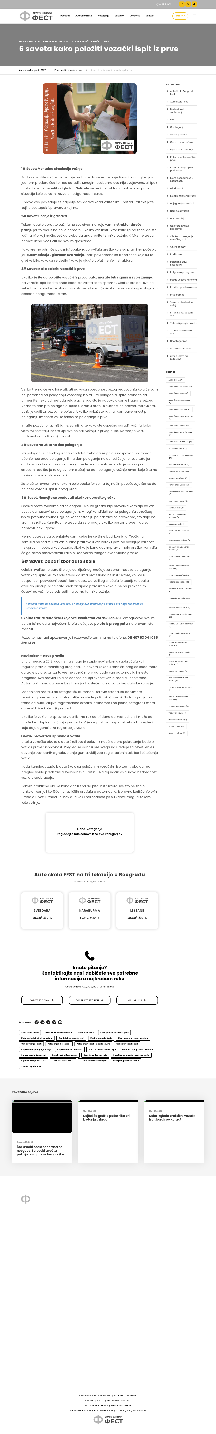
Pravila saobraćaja (179, 608)
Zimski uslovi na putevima (179, 357)
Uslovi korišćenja (121, 1406)
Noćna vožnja (177, 218)
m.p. (122, 1411)
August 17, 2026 (25, 1142)
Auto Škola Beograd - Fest (54, 41)
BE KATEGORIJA (130, 1302)
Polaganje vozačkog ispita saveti (93, 1044)
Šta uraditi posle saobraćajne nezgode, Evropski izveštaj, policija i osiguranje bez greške (40, 1150)
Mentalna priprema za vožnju (133, 1038)
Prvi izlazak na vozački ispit (102, 1049)
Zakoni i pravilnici (130, 1257)
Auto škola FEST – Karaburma (131, 1345)
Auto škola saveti (30, 1032)
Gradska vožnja (178, 478)
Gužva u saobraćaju (181, 142)
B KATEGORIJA (129, 1295)
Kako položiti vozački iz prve (92, 41)
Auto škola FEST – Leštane (131, 1356)
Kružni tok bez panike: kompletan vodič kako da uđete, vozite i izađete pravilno (85, 1286)
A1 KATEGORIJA (129, 1280)
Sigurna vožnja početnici (33, 1061)
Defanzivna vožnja (179, 465)
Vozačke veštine (178, 720)
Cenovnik (134, 15)
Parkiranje (176, 254)
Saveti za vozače (178, 671)
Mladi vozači (177, 188)
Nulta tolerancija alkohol (177, 515)
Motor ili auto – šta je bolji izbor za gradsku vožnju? (85, 1323)
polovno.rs (139, 1411)
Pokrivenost (131, 1249)
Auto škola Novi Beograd (181, 417)
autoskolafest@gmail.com (177, 1265)
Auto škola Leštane (179, 409)
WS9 (96, 1411)
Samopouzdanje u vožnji (33, 1055)
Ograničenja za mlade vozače (179, 548)
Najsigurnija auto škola (182, 203)
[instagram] (188, 4)
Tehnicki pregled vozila (183, 323)
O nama (125, 1211)
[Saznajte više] (29, 1272)
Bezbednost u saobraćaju (181, 456)
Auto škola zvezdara (180, 442)
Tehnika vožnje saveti (63, 1061)
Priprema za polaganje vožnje (36, 1049)
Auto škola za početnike (180, 433)
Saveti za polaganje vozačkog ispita (131, 1055)
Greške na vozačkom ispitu (58, 1032)
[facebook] (182, 4)
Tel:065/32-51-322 (173, 1292)
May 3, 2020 (26, 41)
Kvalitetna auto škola (101, 1038)
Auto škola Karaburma (179, 401)
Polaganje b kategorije (59, 1044)
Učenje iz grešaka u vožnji (126, 1061)
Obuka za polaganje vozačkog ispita (181, 238)
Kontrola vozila (178, 501)
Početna (65, 15)
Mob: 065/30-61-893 (174, 1211)
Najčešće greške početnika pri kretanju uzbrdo (106, 1118)
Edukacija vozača (179, 471)
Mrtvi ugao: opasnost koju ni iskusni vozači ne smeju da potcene (87, 1244)
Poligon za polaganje (182, 272)
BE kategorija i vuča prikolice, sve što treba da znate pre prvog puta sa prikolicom (86, 1216)
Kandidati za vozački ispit (71, 1038)
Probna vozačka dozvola (181, 625)
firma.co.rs (107, 1411)
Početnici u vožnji (179, 582)
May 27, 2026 (89, 1111)
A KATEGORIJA (129, 1272)
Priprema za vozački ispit (69, 1049)
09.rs (89, 1411)
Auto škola (176, 380)
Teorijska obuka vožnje (180, 688)
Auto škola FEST (83, 15)
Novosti (128, 1242)
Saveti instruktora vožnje (64, 1055)
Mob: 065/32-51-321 (174, 1253)
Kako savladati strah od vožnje (36, 1038)
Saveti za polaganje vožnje (178, 663)
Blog (172, 119)
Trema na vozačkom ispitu (93, 1061)
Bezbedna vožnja (178, 448)
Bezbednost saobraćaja (177, 110)
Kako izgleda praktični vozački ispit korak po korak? (172, 1118)
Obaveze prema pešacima (179, 227)
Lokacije (119, 15)
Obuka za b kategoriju (179, 532)
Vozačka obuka (177, 713)
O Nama (101, 1401)
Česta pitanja (128, 1226)
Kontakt (149, 15)
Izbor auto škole (86, 1032)
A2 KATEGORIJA (130, 1287)
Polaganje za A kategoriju (178, 263)
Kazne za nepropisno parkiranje (182, 169)
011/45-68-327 (175, 1217)
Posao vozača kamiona (183, 279)
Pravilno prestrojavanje (183, 287)
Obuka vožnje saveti (31, 1044)
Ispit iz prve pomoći (181, 149)
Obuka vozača (177, 524)
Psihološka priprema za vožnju (137, 1049)
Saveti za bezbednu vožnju (181, 304)
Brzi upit (180, 16)
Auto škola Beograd (180, 386)
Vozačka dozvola (179, 706)
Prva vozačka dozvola (179, 634)
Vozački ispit (176, 726)
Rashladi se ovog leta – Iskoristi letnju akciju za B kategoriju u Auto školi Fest (86, 1258)
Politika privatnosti (97, 1406)
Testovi (125, 1219)
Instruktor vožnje (179, 485)
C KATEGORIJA (129, 1310)
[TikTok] (194, 4)
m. (117, 1411)
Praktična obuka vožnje (180, 590)
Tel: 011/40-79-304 (173, 1259)
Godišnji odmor (178, 134)
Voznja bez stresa (180, 348)
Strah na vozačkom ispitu (181, 314)
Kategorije (103, 15)
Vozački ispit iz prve (31, 1066)
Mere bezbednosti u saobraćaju (181, 179)
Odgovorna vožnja (180, 540)
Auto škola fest (178, 393)
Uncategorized (178, 341)
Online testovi (178, 246)
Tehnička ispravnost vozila (178, 679)
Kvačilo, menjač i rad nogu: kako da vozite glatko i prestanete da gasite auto (86, 1271)
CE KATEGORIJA (130, 1317)
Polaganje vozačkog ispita (179, 567)
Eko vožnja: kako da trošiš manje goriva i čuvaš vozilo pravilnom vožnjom (86, 1231)
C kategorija (177, 127)
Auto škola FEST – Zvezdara (131, 1335)
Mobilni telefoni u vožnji (183, 196)
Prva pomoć (177, 294)
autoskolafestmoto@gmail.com (176, 1227)
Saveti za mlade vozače (95, 1055)
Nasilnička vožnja (179, 211)
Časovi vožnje (177, 733)
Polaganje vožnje (179, 575)
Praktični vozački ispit (127, 1044)
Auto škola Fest (179, 101)
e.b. (129, 1411)
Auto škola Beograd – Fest (182, 93)
